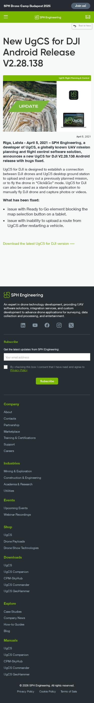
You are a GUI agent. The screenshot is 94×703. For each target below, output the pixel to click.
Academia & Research (18, 484)
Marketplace (12, 431)
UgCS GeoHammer (17, 591)
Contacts (10, 418)
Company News (14, 617)
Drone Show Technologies (21, 548)
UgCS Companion (16, 571)
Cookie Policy (47, 691)
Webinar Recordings (17, 514)
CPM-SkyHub (13, 578)
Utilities (9, 490)
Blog (7, 631)
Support (9, 444)
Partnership (11, 425)
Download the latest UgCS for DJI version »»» (38, 243)
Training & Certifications (20, 437)
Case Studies (13, 611)
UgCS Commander (16, 584)
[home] (46, 16)
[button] (6, 16)
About (8, 412)
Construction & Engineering (22, 477)
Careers (9, 450)
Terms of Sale (69, 691)
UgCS (8, 534)
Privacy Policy (19, 370)
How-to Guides (14, 624)
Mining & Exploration (18, 471)
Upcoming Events (16, 508)
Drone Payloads (14, 541)
